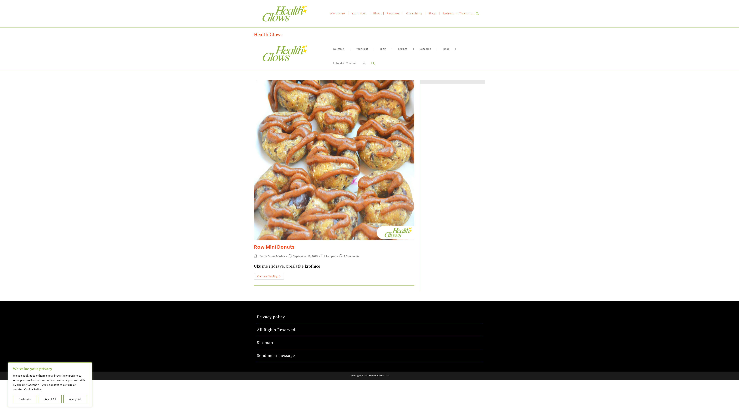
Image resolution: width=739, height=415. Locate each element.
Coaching (414, 13)
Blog (376, 13)
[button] (477, 13)
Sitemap (265, 342)
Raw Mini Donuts (274, 247)
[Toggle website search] (364, 63)
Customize (25, 399)
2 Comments (351, 256)
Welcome (337, 13)
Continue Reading (270, 275)
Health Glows (268, 34)
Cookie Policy (33, 389)
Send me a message (276, 355)
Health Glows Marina (272, 256)
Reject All (50, 399)
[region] (50, 384)
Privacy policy (271, 317)
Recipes (393, 13)
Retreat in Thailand (458, 13)
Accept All (75, 399)
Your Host (359, 13)
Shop (432, 13)
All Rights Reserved (276, 329)
